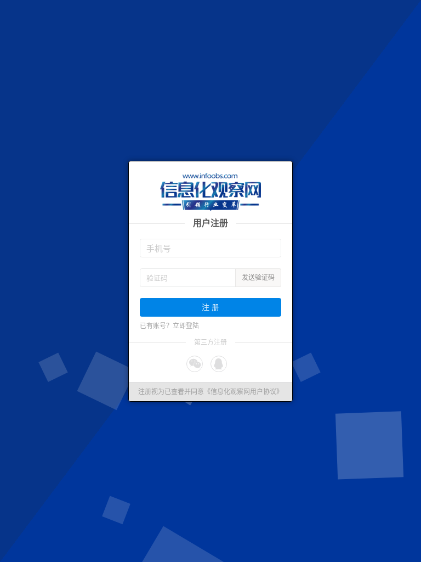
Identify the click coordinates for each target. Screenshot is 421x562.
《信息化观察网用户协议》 (243, 392)
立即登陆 (186, 326)
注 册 (210, 307)
